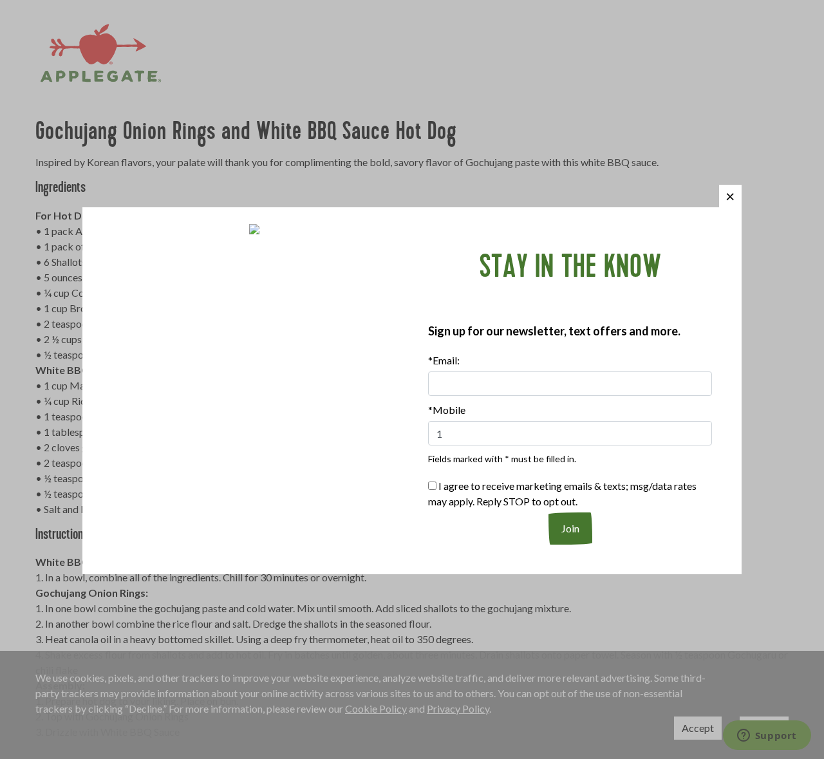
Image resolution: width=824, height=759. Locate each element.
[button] (730, 196)
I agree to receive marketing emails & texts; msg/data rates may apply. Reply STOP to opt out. (562, 493)
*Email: (444, 360)
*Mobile (446, 410)
